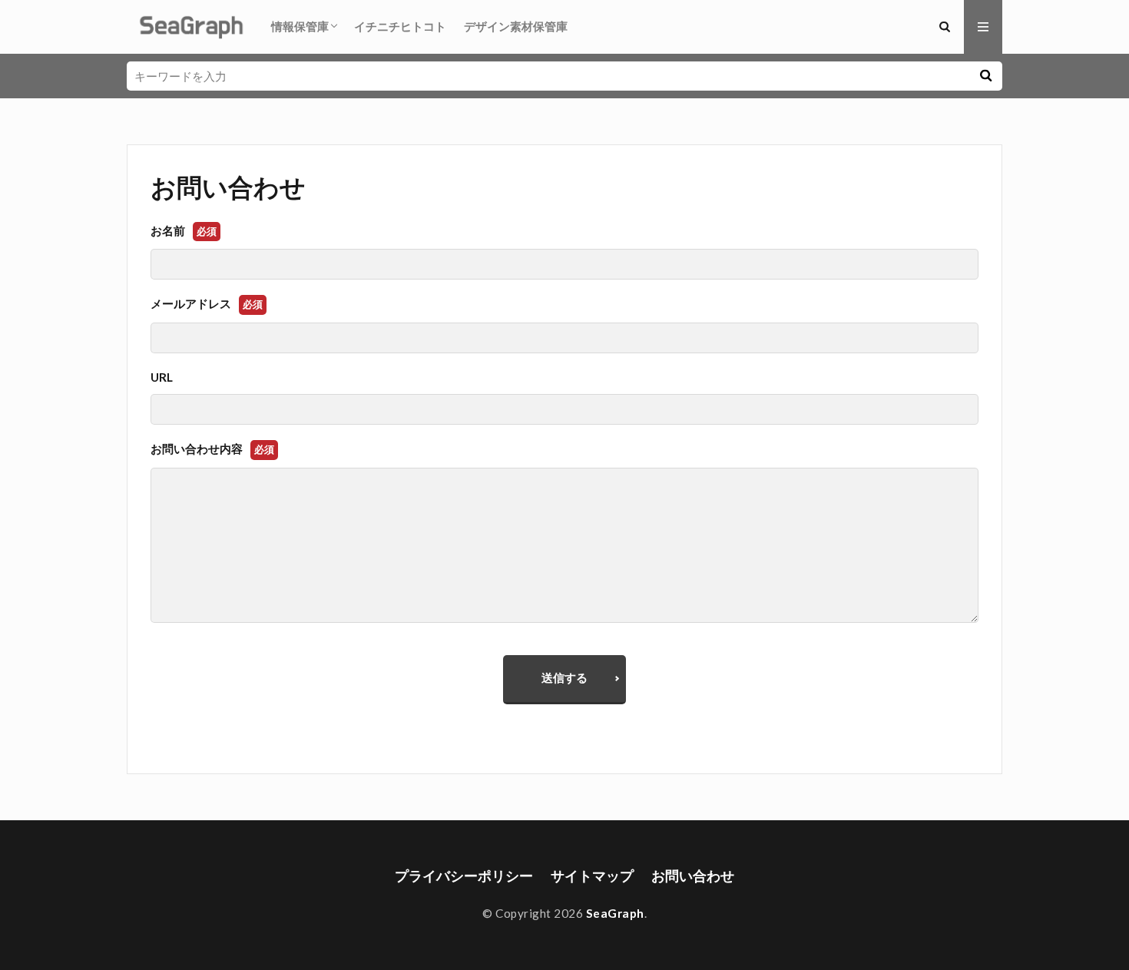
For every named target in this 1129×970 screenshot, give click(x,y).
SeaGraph (615, 913)
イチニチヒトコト (400, 26)
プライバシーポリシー (464, 876)
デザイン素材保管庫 (516, 26)
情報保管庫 (300, 26)
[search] (985, 76)
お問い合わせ (692, 876)
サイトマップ (592, 876)
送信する (564, 677)
